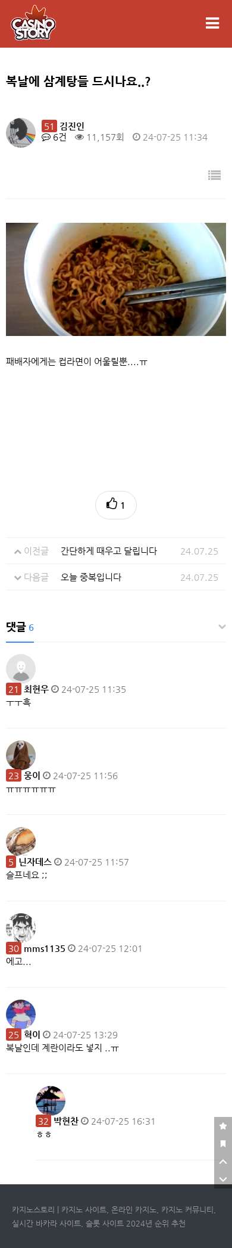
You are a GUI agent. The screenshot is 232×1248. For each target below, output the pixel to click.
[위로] (223, 1162)
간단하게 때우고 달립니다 (109, 551)
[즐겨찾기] (223, 1126)
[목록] (214, 176)
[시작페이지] (223, 1144)
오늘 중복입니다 (91, 577)
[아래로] (223, 1179)
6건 (59, 137)
